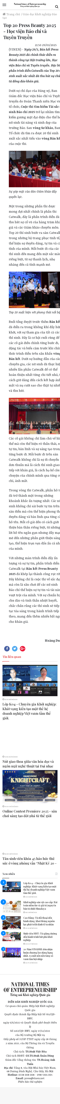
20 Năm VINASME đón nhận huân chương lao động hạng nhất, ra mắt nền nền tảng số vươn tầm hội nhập (38, 954)
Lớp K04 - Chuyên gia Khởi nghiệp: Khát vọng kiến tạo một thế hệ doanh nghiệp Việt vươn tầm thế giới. (29, 711)
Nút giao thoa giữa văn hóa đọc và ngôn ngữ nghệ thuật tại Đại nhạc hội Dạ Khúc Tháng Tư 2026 (28, 766)
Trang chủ (13, 14)
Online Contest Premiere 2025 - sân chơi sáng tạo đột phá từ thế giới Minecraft (29, 816)
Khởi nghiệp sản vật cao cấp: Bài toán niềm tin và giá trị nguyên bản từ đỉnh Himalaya (40, 905)
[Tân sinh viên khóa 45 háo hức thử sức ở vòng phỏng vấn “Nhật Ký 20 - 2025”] (29, 835)
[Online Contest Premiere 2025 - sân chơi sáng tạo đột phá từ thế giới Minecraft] (29, 786)
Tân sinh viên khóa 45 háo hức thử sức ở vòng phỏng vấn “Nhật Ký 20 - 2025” (29, 863)
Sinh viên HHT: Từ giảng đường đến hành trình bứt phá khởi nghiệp (40, 937)
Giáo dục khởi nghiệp (37, 14)
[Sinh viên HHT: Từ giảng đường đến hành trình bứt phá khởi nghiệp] (11, 936)
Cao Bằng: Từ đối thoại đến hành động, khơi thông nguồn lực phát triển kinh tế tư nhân (39, 921)
